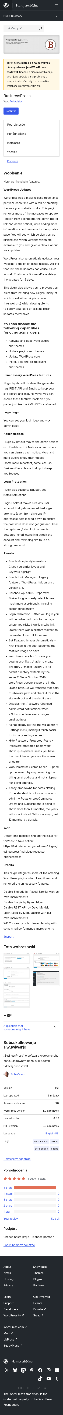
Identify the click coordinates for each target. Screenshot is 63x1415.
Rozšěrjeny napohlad (17, 1159)
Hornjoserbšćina (22, 1361)
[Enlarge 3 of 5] (25, 987)
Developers (11, 1309)
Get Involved (41, 1297)
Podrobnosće (16, 124)
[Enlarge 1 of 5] (25, 957)
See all (55, 1218)
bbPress (11, 1339)
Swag (38, 1315)
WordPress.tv (14, 1315)
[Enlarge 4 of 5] (55, 957)
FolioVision (16, 101)
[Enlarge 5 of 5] (55, 976)
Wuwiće (12, 152)
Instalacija (13, 143)
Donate (39, 1309)
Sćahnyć (11, 110)
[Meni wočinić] (57, 5)
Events (37, 1303)
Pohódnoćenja (16, 133)
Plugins (37, 1279)
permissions (41, 1148)
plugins (54, 1148)
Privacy (8, 1285)
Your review (11, 1218)
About (7, 1266)
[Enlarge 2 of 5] (25, 971)
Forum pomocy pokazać (19, 1245)
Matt (8, 1333)
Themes (38, 1273)
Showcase (40, 1266)
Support (9, 936)
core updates (41, 1141)
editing (54, 1141)
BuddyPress (13, 1345)
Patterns (38, 1285)
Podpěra (12, 161)
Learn (7, 1297)
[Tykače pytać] (40, 28)
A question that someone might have (17, 1027)
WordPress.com (15, 1327)
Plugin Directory (13, 15)
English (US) (52, 1133)
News (7, 1273)
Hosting (8, 1279)
